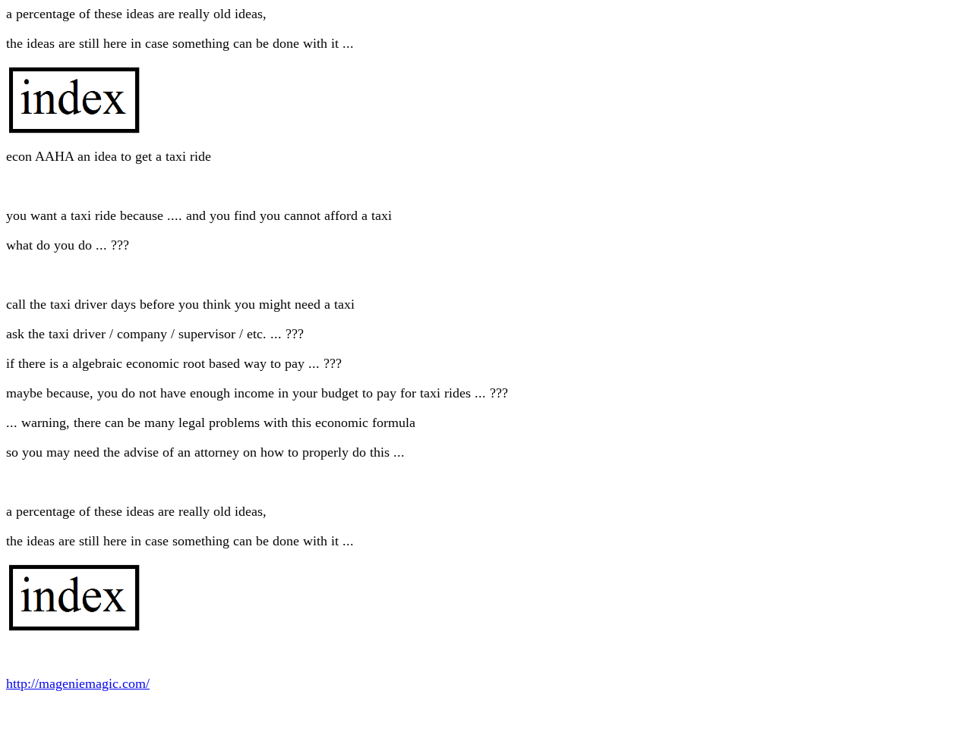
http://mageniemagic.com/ (78, 683)
